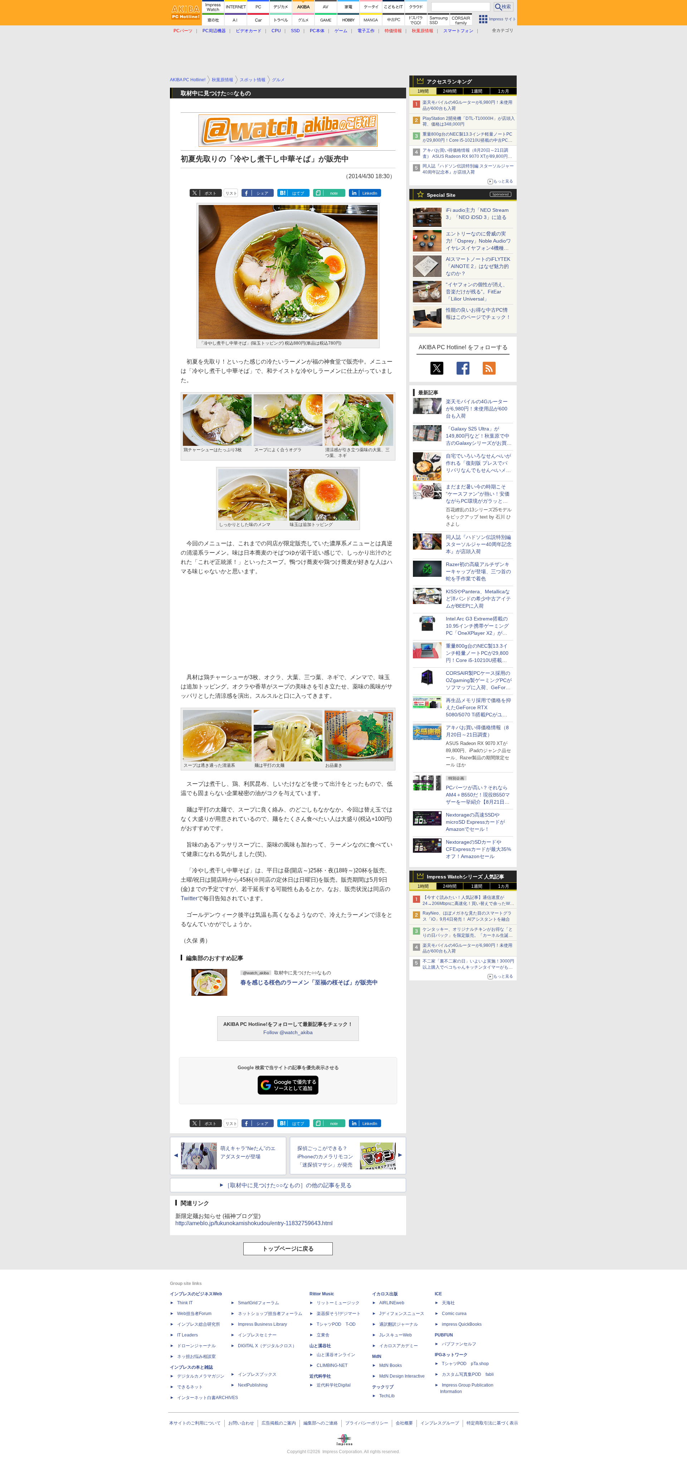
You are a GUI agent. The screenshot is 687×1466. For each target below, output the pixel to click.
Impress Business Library (262, 1324)
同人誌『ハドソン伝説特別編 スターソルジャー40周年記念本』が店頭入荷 (479, 544)
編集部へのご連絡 (320, 1423)
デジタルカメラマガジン (200, 1376)
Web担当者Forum (194, 1313)
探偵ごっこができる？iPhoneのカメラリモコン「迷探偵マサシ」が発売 (325, 1156)
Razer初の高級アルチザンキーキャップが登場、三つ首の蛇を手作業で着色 (478, 571)
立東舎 (323, 1335)
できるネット (190, 1386)
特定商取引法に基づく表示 (492, 1423)
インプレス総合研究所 (198, 1324)
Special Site (441, 195)
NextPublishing (253, 1385)
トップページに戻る (288, 1249)
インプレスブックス (257, 1374)
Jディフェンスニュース (401, 1313)
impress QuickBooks (462, 1324)
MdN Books (390, 1365)
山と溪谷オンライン (336, 1354)
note (334, 193)
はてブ (298, 193)
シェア (262, 193)
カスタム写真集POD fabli (468, 1374)
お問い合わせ (241, 1423)
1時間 (423, 91)
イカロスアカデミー (398, 1345)
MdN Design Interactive (402, 1376)
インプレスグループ (439, 1423)
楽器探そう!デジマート (339, 1313)
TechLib (387, 1395)
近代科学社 (320, 1376)
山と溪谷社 (320, 1345)
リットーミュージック (338, 1302)
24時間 (450, 91)
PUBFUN (444, 1335)
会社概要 (404, 1423)
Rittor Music (322, 1293)
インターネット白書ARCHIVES (207, 1397)
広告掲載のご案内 (279, 1423)
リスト (231, 193)
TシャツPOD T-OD (336, 1324)
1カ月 (503, 91)
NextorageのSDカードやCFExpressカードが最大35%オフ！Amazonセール (478, 849)
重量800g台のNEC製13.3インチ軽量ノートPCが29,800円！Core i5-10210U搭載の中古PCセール (467, 140)
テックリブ (383, 1386)
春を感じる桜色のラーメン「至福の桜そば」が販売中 (309, 982)
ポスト (210, 193)
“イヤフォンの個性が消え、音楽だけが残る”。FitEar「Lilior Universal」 (477, 292)
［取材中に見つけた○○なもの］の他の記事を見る (288, 1185)
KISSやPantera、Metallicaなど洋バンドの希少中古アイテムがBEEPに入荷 (478, 599)
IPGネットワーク (451, 1354)
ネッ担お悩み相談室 (196, 1356)
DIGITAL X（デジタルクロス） (267, 1345)
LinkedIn (369, 193)
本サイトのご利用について (195, 1423)
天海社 (448, 1302)
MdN (376, 1356)
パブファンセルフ (459, 1343)
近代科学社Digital (334, 1385)
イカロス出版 (385, 1293)
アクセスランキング (449, 81)
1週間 (476, 91)
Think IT (185, 1302)
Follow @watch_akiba (288, 1032)
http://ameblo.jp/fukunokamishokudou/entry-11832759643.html (254, 1223)
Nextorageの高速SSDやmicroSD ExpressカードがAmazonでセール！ (475, 822)
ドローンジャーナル (196, 1345)
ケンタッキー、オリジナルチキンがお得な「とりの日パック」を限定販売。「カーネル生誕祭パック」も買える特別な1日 (468, 935)
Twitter (189, 898)
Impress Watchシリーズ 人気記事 (465, 877)
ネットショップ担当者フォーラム (270, 1313)
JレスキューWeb (395, 1335)
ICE (438, 1293)
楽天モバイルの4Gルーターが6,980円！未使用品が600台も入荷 (477, 409)
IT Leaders (187, 1335)
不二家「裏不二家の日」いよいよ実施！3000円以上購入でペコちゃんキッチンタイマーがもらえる (468, 967)
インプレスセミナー (257, 1335)
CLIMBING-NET (332, 1365)
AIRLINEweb (391, 1302)
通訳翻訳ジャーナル (398, 1324)
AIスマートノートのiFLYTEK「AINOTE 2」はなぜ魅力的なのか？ (478, 266)
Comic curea (454, 1313)
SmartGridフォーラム (258, 1302)
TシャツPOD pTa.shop (465, 1363)
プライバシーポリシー (366, 1423)
